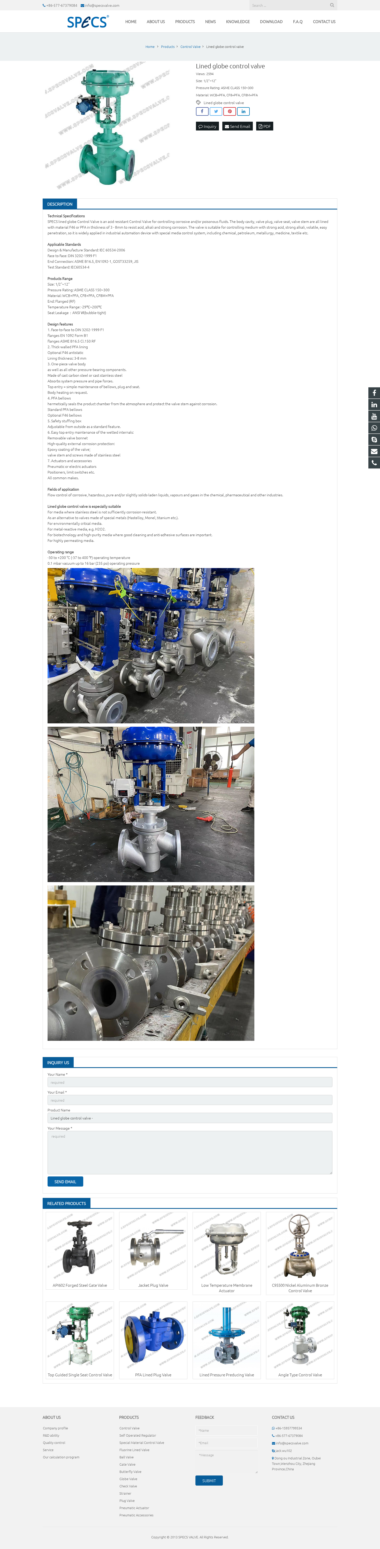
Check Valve (128, 1485)
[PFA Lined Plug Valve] (153, 1335)
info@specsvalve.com (102, 5)
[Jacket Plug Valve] (153, 1246)
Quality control (54, 1442)
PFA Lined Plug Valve (153, 1374)
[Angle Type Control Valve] (300, 1335)
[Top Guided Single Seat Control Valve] (79, 1335)
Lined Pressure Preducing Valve (227, 1374)
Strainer (125, 1493)
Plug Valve (127, 1500)
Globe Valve (128, 1478)
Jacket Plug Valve (153, 1285)
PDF (266, 126)
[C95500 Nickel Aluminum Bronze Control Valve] (300, 1246)
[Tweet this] (216, 111)
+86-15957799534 (289, 1428)
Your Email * (57, 1092)
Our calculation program (61, 1457)
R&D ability (51, 1435)
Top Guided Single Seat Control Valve (80, 1374)
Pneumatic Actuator (134, 1507)
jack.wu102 (284, 1450)
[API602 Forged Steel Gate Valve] (79, 1246)
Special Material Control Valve (141, 1442)
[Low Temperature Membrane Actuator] (226, 1246)
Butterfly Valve (130, 1471)
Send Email (239, 126)
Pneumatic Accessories (136, 1514)
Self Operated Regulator (137, 1435)
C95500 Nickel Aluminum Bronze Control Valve (300, 1287)
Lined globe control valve (224, 102)
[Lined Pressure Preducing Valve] (226, 1335)
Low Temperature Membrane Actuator (226, 1287)
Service (48, 1449)
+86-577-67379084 (61, 5)
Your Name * (58, 1074)
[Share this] (202, 111)
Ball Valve (126, 1457)
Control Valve (88, 221)
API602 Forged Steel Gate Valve (80, 1285)
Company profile (55, 1428)
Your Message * (60, 1128)
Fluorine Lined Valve (134, 1449)
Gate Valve (127, 1464)
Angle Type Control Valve (300, 1374)
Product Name (59, 1109)
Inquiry (209, 126)
